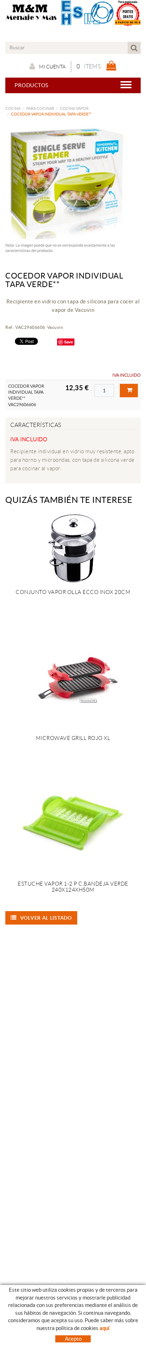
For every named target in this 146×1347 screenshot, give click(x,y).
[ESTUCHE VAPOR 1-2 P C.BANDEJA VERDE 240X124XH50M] (73, 822)
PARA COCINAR (40, 108)
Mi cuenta (52, 66)
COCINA (13, 108)
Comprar (129, 390)
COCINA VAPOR (74, 108)
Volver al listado (46, 918)
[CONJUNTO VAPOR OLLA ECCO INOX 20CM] (73, 548)
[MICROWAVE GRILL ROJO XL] (73, 677)
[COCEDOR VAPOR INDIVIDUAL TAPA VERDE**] (70, 181)
